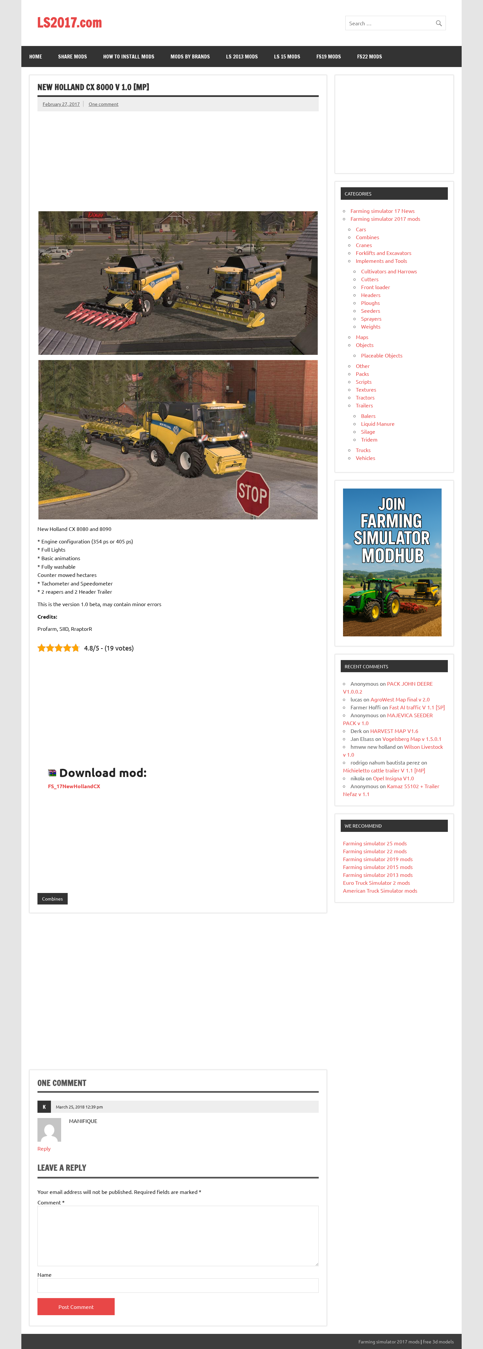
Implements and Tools (381, 260)
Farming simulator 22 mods (375, 851)
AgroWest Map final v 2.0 (400, 699)
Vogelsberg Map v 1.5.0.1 (412, 738)
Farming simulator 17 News (383, 210)
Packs (362, 373)
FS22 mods (369, 56)
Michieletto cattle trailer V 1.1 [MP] (384, 770)
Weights (370, 326)
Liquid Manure (378, 423)
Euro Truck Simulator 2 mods (376, 882)
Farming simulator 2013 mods (378, 874)
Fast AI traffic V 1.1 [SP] (417, 707)
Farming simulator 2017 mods (385, 218)
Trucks (363, 449)
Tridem (369, 439)
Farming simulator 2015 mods (378, 866)
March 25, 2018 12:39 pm (79, 1106)
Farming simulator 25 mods (375, 843)
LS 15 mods (287, 56)
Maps (362, 336)
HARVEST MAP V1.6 (394, 730)
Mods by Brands (190, 56)
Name (44, 1274)
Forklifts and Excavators (383, 252)
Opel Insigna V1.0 (393, 778)
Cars (361, 229)
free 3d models (438, 1341)
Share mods (72, 56)
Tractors (365, 397)
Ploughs (370, 302)
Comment (51, 1202)
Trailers (364, 405)
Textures (366, 389)
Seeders (370, 310)
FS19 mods (328, 56)
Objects (365, 344)
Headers (370, 294)
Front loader (375, 287)
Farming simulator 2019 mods (378, 859)
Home (35, 56)
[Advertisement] (178, 157)
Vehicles (365, 457)
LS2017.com (69, 22)
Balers (368, 415)
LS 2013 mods (242, 56)
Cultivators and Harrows (389, 271)
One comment (104, 104)
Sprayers (371, 318)
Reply (44, 1148)
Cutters (370, 279)
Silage (368, 431)
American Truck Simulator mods (380, 890)
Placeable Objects (381, 355)
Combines (52, 899)
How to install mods (128, 56)
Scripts (364, 381)
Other (363, 365)
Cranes (364, 244)
